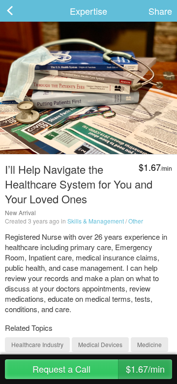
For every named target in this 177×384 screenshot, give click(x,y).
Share (160, 10)
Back (19, 11)
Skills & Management (95, 221)
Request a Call (98, 368)
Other (135, 221)
